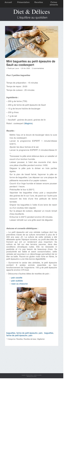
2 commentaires (38, 68)
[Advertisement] (31, 364)
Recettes (38, 2)
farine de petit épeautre (27, 332)
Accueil (8, 2)
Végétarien (41, 339)
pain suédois (17, 280)
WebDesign (29, 376)
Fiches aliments (54, 3)
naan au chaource (19, 283)
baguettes (10, 332)
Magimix (28, 123)
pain (41, 332)
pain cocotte (17, 277)
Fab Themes (34, 376)
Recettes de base (30, 339)
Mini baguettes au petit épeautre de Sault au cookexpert (30, 63)
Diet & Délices (31, 11)
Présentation (23, 2)
